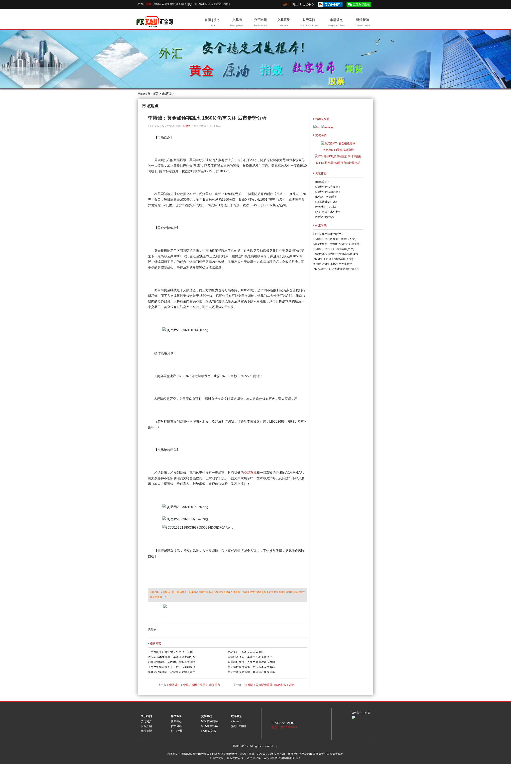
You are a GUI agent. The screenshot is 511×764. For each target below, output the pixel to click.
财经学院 (309, 22)
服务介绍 (146, 726)
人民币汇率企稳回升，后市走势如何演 (171, 667)
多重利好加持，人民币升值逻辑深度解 (251, 662)
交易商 (237, 22)
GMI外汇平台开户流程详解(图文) (333, 249)
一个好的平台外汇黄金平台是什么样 (170, 652)
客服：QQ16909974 (284, 727)
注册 (295, 4)
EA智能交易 (208, 730)
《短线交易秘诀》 (324, 216)
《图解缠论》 (321, 181)
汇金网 (186, 125)
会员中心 (308, 4)
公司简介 (146, 721)
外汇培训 (176, 730)
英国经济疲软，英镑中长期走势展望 (250, 657)
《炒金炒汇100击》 (325, 206)
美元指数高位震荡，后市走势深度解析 (251, 667)
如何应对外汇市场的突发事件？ (333, 264)
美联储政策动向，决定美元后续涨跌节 (171, 672)
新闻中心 (176, 721)
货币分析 (176, 726)
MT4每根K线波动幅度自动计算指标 (338, 162)
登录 (286, 4)
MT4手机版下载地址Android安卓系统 (336, 244)
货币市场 (260, 22)
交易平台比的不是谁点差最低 (246, 652)
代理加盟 (146, 730)
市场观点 (336, 22)
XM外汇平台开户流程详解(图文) (333, 259)
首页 (155, 93)
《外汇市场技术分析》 (327, 211)
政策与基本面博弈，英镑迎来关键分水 (171, 657)
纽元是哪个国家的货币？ (328, 234)
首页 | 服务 (212, 22)
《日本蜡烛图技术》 (326, 201)
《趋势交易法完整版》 (327, 186)
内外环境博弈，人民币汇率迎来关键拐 (171, 662)
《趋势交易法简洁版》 (327, 191)
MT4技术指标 (209, 721)
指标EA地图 (238, 726)
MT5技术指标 (209, 726)
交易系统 (283, 22)
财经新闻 (362, 22)
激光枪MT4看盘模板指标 (338, 149)
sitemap (236, 721)
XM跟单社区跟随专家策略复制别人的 (336, 269)
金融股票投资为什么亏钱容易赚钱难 (335, 254)
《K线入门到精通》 (325, 196)
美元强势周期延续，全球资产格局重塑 (251, 672)
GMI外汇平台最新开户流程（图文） (335, 239)
